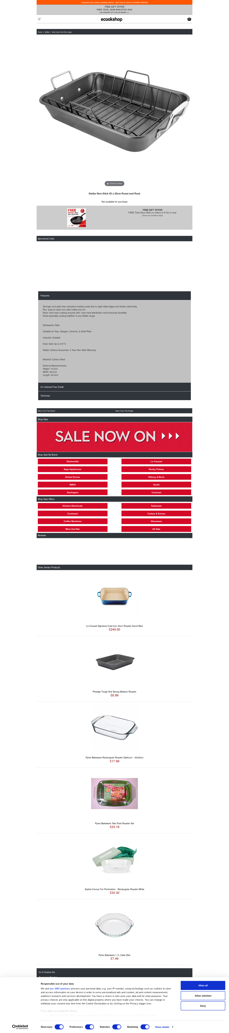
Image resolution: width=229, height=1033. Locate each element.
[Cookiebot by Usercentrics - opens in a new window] (20, 1027)
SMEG (72, 484)
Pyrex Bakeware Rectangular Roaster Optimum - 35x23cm (114, 757)
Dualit (156, 484)
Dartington (72, 492)
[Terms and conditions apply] (152, 215)
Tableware (156, 506)
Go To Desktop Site (47, 972)
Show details (162, 1027)
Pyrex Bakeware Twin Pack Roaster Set (114, 823)
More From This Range (124, 411)
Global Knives (72, 477)
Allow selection (203, 995)
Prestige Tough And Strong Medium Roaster (114, 691)
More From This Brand (46, 411)
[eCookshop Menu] (40, 19)
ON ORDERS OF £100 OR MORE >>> (114, 12)
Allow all (203, 985)
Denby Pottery (156, 469)
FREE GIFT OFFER (114, 6)
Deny (203, 1006)
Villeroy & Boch (156, 477)
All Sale (156, 529)
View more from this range (62, 32)
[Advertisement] (113, 266)
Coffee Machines (73, 521)
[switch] (89, 1026)
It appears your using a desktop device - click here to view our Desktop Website (114, 2)
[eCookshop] (111, 19)
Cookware (72, 513)
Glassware (156, 521)
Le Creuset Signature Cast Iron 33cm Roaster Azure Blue (114, 625)
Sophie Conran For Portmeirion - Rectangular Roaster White (114, 889)
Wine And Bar (72, 529)
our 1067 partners (60, 988)
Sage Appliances (72, 469)
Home (40, 32)
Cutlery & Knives (156, 513)
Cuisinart (156, 492)
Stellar (47, 32)
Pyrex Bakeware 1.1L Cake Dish (114, 955)
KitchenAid (73, 461)
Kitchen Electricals (73, 506)
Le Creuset (156, 461)
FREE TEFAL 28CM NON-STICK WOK (114, 9)
